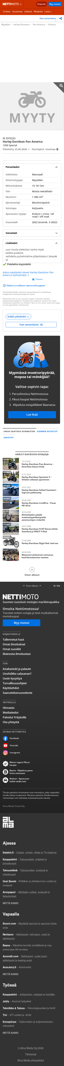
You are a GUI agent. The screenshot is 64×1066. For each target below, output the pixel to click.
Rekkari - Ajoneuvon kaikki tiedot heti (19, 780)
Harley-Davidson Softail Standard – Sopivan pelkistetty (32, 490)
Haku (8, 11)
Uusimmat (17, 11)
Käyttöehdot (11, 688)
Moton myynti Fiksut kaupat (20, 763)
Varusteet (11, 233)
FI (54, 585)
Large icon (58, 87)
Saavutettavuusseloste (17, 692)
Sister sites (21, 4)
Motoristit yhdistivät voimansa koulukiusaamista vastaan (32, 555)
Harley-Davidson (21, 24)
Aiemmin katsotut (47, 431)
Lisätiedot (11, 243)
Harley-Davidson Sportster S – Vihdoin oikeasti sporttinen (32, 477)
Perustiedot (12, 167)
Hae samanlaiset (48, 19)
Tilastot (38, 279)
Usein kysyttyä (12, 678)
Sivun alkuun (32, 574)
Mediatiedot (10, 712)
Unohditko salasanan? (17, 673)
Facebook (14, 738)
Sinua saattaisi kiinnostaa (19, 431)
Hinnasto (9, 707)
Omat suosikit (12, 649)
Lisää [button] (47, 11)
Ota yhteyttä (11, 722)
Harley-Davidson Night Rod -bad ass (32, 542)
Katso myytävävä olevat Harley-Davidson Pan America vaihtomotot (28, 274)
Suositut (9, 437)
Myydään (5, 24)
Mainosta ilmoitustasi (17, 654)
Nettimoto (11, 4)
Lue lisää (32, 414)
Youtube (14, 745)
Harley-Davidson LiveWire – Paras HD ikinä (32, 503)
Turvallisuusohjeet (15, 683)
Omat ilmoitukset (14, 644)
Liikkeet (28, 11)
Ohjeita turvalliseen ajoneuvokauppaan (25, 285)
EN (58, 585)
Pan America (39, 24)
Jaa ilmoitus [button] (61, 18)
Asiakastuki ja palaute (17, 669)
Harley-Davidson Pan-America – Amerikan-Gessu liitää (32, 464)
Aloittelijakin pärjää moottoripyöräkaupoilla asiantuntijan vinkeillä (32, 516)
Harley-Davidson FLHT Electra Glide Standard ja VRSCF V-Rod (32, 529)
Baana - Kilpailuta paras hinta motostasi (21, 772)
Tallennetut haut (13, 639)
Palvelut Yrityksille (14, 717)
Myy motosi (54, 4)
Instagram (15, 752)
